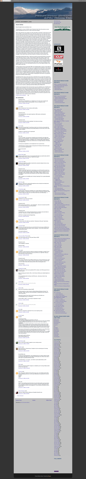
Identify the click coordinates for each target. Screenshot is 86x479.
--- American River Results (59, 163)
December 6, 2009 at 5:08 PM (23, 207)
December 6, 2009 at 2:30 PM (23, 165)
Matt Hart (20, 219)
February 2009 (56, 424)
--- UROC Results (57, 146)
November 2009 (57, 412)
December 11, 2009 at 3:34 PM (23, 361)
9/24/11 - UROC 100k (57, 145)
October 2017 (56, 341)
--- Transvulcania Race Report (59, 102)
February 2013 (56, 361)
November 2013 (57, 353)
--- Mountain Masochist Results (59, 225)
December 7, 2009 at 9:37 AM (23, 265)
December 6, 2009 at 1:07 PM (23, 158)
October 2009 (56, 413)
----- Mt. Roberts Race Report (59, 309)
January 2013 (56, 362)
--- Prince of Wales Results (59, 132)
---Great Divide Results (58, 256)
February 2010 (56, 408)
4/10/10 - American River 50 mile (60, 162)
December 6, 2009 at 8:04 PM (23, 216)
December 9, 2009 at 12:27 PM (23, 337)
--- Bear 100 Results (57, 221)
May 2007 (55, 451)
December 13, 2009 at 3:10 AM (23, 387)
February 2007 (56, 455)
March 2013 (56, 360)
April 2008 (56, 437)
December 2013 (57, 352)
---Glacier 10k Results (58, 245)
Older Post (48, 400)
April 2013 (56, 358)
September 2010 (57, 399)
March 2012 (56, 375)
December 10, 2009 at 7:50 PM (23, 343)
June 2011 (56, 387)
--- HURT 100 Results (57, 202)
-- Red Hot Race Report (58, 89)
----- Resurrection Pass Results (59, 311)
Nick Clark (56, 332)
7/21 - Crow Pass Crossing (59, 302)
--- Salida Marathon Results (59, 114)
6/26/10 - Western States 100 (59, 170)
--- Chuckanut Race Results (59, 118)
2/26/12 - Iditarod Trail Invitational (60, 96)
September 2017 (57, 343)
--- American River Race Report (59, 165)
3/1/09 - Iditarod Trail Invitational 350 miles (62, 204)
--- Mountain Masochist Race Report (60, 227)
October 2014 (56, 345)
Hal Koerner (56, 323)
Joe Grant (56, 327)
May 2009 (55, 420)
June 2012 (56, 371)
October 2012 (56, 366)
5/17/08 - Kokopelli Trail (58, 250)
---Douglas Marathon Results (59, 268)
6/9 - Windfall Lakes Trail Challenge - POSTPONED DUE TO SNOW (60, 297)
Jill (54, 326)
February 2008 (56, 439)
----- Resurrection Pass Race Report (60, 313)
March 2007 (56, 454)
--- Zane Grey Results (58, 124)
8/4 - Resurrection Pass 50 (59, 310)
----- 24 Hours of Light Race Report (60, 301)
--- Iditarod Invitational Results (59, 97)
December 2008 (57, 426)
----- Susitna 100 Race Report (59, 295)
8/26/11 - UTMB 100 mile (58, 141)
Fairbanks (20, 371)
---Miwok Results (57, 210)
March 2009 (56, 422)
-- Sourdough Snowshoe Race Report (61, 85)
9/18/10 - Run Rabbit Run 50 (59, 182)
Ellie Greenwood (57, 322)
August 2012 (56, 369)
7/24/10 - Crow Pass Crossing (59, 174)
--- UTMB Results (57, 142)
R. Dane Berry (20, 189)
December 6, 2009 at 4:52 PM (23, 200)
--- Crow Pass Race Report (59, 140)
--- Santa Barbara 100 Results (59, 128)
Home (33, 400)
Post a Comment (20, 395)
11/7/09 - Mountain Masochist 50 (60, 224)
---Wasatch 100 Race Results (59, 280)
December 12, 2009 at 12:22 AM (24, 368)
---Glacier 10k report (57, 243)
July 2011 (55, 386)
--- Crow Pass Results (58, 175)
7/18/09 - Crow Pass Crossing (59, 212)
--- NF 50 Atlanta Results (58, 188)
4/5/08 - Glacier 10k (57, 242)
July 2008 (56, 433)
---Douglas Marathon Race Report (60, 267)
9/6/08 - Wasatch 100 (57, 277)
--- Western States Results (58, 171)
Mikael (19, 364)
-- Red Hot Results (57, 88)
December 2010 (57, 395)
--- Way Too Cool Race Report (59, 161)
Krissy (19, 250)
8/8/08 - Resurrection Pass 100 (59, 269)
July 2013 (56, 357)
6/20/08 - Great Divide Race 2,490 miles (61, 254)
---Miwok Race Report (58, 211)
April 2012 (56, 374)
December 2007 (57, 442)
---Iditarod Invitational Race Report (60, 207)
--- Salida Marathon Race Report (60, 115)
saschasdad (20, 225)
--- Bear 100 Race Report (58, 223)
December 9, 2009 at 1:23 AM (23, 312)
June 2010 (56, 403)
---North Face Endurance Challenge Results (62, 229)
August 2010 (56, 400)
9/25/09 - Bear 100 (57, 220)
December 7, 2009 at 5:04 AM (23, 238)
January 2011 (56, 394)
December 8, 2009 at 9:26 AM (23, 284)
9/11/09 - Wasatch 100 (58, 216)
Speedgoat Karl (21, 268)
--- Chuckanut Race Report (59, 119)
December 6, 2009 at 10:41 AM (23, 103)
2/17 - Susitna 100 (57, 292)
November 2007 (57, 443)
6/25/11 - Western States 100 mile (60, 133)
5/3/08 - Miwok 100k (57, 246)
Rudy (19, 309)
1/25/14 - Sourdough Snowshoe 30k (60, 84)
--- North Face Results (58, 150)
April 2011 (56, 390)
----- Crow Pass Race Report (59, 305)
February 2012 (56, 377)
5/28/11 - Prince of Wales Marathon (60, 131)
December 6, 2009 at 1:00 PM (23, 132)
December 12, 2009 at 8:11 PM (23, 378)
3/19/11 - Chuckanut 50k (58, 117)
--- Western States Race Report (59, 136)
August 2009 (56, 416)
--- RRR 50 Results (57, 183)
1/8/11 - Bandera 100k (58, 109)
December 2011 (57, 379)
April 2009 (56, 421)
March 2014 (56, 348)
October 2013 (56, 354)
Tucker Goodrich (21, 197)
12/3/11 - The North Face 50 (59, 149)
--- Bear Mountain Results (58, 167)
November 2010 (57, 396)
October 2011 (56, 382)
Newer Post (19, 400)
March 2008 (56, 438)
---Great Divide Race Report (59, 255)
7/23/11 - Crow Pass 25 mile (59, 137)
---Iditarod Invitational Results (59, 206)
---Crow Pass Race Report (58, 215)
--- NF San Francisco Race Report (60, 194)
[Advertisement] (59, 37)
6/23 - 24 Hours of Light (58, 298)
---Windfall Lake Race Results (59, 276)
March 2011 (56, 391)
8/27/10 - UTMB (56, 178)
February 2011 (56, 392)
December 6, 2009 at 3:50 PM (23, 178)
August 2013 (56, 356)
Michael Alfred (21, 154)
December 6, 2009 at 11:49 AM (23, 116)
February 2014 (56, 349)
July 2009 (56, 417)
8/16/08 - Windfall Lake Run (59, 273)
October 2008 (56, 429)
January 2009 (56, 425)
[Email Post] (28, 95)
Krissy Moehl (56, 331)
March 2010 (56, 407)
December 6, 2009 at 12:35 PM (23, 122)
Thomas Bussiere (21, 390)
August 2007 (56, 447)
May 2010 (55, 404)
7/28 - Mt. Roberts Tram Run (59, 306)
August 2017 (56, 344)
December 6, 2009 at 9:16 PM (23, 222)
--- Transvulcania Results (58, 101)
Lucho (19, 106)
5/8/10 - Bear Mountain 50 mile (59, 166)
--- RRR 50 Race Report (58, 184)
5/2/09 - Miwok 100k (57, 208)
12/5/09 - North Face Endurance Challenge (61, 228)
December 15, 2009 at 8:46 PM (23, 393)
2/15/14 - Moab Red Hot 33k (59, 86)
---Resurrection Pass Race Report (60, 271)
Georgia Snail (20, 161)
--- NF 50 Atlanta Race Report (59, 189)
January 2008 (56, 441)
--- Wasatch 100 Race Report (59, 219)
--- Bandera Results (57, 110)
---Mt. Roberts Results (58, 264)
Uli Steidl (20, 315)
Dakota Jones (56, 319)
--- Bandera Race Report (58, 111)
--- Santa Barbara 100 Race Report (60, 129)
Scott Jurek (56, 335)
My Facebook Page (57, 22)
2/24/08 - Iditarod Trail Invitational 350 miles (62, 238)
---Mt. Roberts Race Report (59, 263)
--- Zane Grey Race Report (58, 125)
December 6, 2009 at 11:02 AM (23, 109)
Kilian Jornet (56, 330)
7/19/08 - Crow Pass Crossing (59, 258)
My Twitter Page (57, 23)
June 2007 (56, 450)
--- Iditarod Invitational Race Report (60, 98)
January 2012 (56, 378)
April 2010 (56, 405)
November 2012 (57, 365)
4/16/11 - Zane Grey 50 (58, 123)
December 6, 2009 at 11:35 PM (23, 232)
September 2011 (57, 383)
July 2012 (56, 370)
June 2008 (56, 434)
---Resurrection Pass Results (59, 272)
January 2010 (56, 409)
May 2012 (55, 373)
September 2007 (57, 446)
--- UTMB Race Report (58, 144)
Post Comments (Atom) (25, 402)
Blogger (49, 476)
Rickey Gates (56, 334)
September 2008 (57, 430)
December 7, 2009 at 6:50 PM (23, 278)
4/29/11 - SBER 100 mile (58, 127)
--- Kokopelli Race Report (58, 251)
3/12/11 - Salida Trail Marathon (59, 113)
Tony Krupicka (56, 336)
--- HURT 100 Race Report (58, 203)
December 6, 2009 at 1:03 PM (23, 151)
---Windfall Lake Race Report (59, 275)
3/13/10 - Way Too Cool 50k (59, 158)
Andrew (19, 281)
